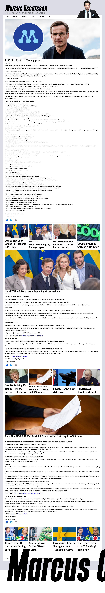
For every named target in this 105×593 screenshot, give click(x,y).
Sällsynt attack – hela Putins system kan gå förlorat (28, 335)
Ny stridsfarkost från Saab (19, 356)
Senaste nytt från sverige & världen (25, 13)
